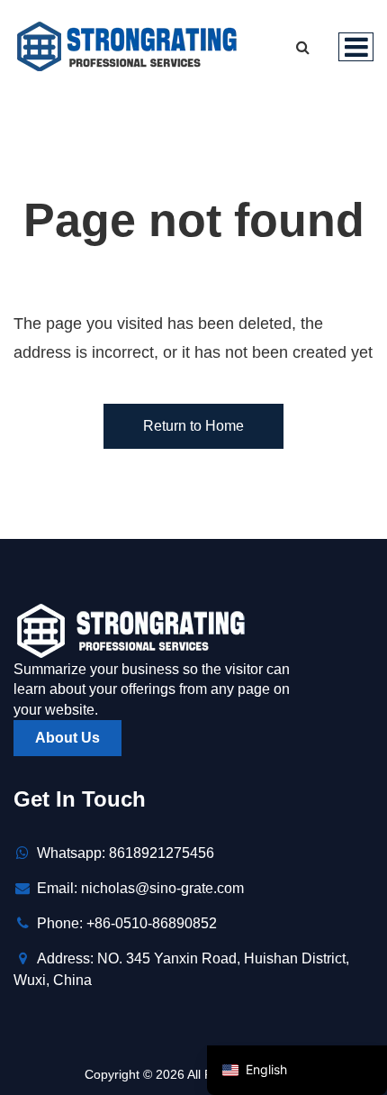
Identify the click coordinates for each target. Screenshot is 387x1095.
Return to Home (193, 425)
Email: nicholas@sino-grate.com (140, 888)
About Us (67, 737)
